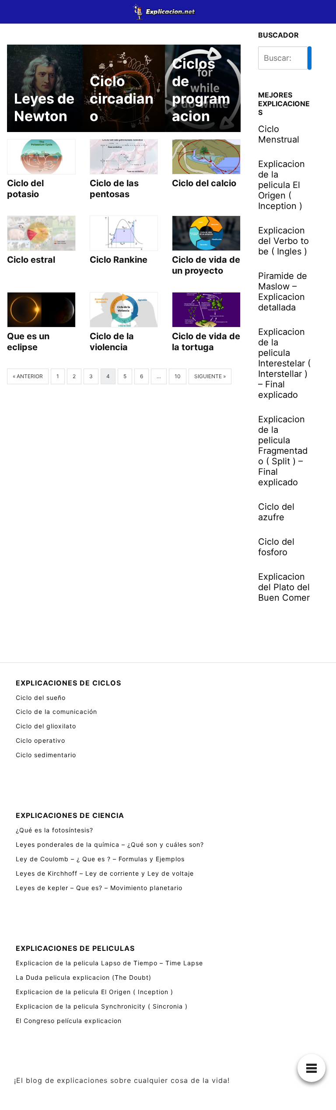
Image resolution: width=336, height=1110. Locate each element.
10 (178, 376)
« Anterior (28, 376)
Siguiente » (210, 376)
